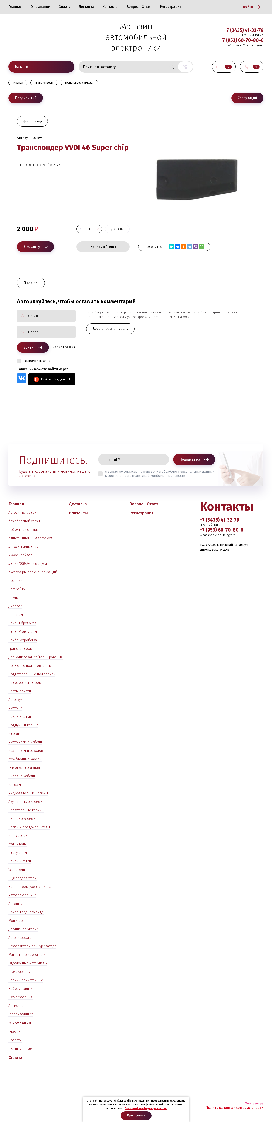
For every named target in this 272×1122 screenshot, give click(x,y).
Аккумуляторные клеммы (28, 793)
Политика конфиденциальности (234, 1107)
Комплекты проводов (25, 751)
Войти (248, 7)
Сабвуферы (17, 853)
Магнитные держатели (26, 955)
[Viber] (195, 246)
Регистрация (170, 7)
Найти (171, 66)
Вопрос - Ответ (139, 7)
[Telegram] (189, 246)
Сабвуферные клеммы (26, 810)
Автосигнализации (23, 513)
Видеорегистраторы (24, 683)
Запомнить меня (37, 361)
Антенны (15, 904)
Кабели (14, 734)
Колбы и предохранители (29, 827)
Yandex (51, 379)
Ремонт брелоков (22, 623)
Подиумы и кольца (23, 725)
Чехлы (13, 598)
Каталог (22, 66)
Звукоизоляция (20, 997)
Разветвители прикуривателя (32, 946)
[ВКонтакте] (177, 246)
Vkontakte (21, 378)
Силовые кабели (21, 776)
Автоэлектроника (22, 895)
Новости (15, 1040)
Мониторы (16, 921)
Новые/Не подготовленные (30, 666)
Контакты (110, 7)
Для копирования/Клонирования (35, 657)
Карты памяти (19, 691)
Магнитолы (17, 844)
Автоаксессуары (21, 938)
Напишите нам (20, 1049)
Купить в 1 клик (103, 247)
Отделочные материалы (27, 963)
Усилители (16, 870)
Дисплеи (15, 606)
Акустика (15, 708)
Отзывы (14, 1032)
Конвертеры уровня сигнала (31, 887)
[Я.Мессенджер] (171, 246)
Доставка (86, 7)
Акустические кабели (25, 742)
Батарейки (17, 589)
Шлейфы (15, 615)
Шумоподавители (22, 878)
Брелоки (15, 581)
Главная (15, 7)
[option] (196, 174)
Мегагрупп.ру (254, 1103)
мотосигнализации (23, 547)
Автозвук (15, 700)
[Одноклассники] (183, 246)
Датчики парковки (23, 929)
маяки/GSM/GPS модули (27, 564)
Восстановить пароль (110, 329)
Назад (37, 121)
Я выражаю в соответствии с (159, 474)
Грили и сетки (19, 717)
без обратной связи (24, 521)
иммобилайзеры (21, 555)
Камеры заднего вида (26, 912)
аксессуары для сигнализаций (32, 572)
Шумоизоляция (20, 972)
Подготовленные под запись (31, 674)
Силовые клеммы (22, 819)
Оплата (64, 7)
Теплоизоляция (20, 1014)
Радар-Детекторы (22, 632)
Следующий (247, 98)
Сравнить (120, 229)
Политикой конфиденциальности (158, 476)
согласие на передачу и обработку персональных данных (169, 472)
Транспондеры (20, 649)
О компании (40, 7)
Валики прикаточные (25, 980)
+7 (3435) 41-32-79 (244, 30)
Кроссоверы (18, 836)
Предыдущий (26, 98)
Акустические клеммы (25, 802)
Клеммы (14, 785)
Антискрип (17, 1006)
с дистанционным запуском (30, 538)
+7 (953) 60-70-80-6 (242, 40)
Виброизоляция (21, 989)
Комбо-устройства (22, 640)
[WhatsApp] (201, 246)
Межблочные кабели (25, 759)
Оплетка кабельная (24, 768)
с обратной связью (23, 530)
